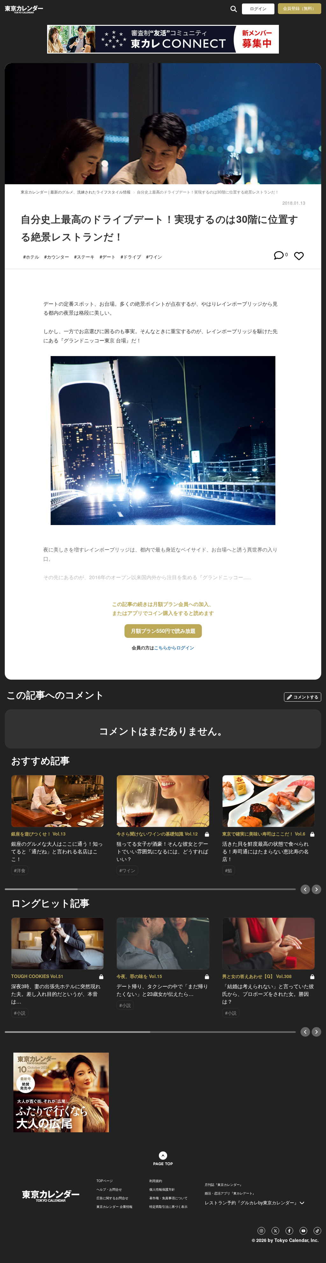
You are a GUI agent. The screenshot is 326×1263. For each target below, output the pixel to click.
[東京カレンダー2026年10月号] (61, 1092)
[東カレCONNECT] (163, 39)
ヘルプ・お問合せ (109, 1189)
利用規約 (155, 1180)
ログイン (258, 8)
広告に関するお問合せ (112, 1198)
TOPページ (104, 1180)
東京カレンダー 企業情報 (114, 1206)
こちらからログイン (174, 647)
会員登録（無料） (299, 8)
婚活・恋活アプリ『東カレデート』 (230, 1193)
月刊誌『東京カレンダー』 (224, 1184)
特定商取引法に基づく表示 (168, 1206)
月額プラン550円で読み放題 (163, 630)
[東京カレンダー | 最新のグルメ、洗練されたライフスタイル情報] (33, 8)
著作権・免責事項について (168, 1198)
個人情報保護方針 (162, 1189)
